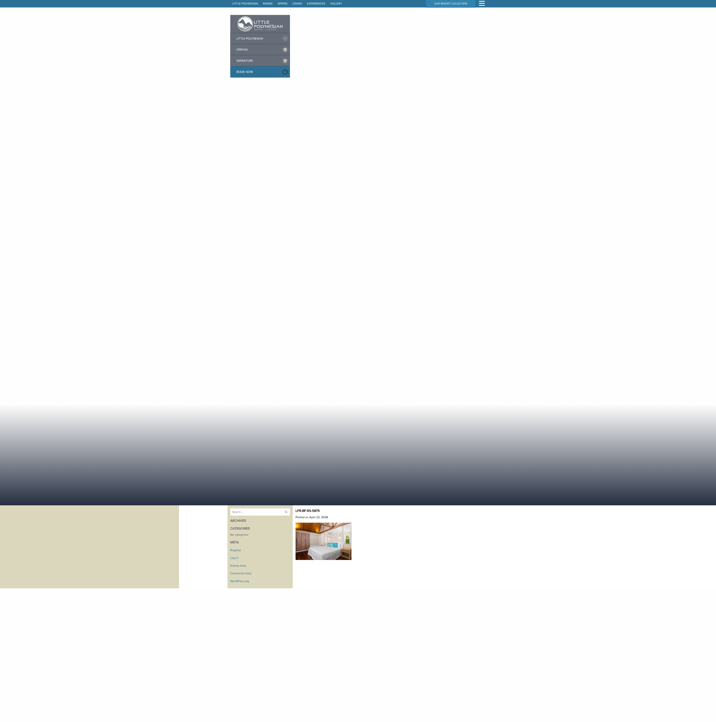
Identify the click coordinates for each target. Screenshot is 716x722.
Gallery (336, 3)
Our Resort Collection (450, 3)
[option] (358, 252)
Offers (282, 3)
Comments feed (240, 573)
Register (235, 550)
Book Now (244, 71)
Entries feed (238, 565)
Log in (234, 557)
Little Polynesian (245, 3)
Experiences (316, 3)
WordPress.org (239, 581)
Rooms (268, 3)
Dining (297, 3)
